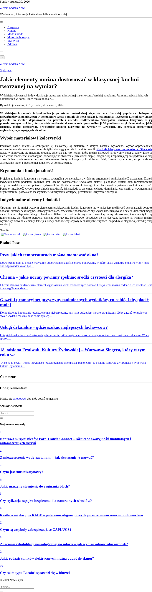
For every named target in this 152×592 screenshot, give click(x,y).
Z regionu (13, 27)
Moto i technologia (18, 37)
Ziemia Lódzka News (12, 7)
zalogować (19, 398)
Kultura (11, 30)
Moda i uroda (15, 34)
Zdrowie (12, 44)
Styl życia (13, 40)
